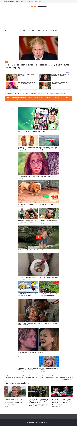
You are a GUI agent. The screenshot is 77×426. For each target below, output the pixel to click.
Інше (47, 30)
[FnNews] (5, 30)
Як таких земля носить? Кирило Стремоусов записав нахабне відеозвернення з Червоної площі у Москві (14, 402)
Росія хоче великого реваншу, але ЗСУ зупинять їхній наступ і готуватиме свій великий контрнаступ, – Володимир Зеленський (21, 376)
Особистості (32, 30)
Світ (43, 30)
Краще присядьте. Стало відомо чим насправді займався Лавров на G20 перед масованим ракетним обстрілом (62, 402)
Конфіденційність (54, 30)
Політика (25, 30)
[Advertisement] (38, 19)
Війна (19, 30)
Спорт (38, 30)
